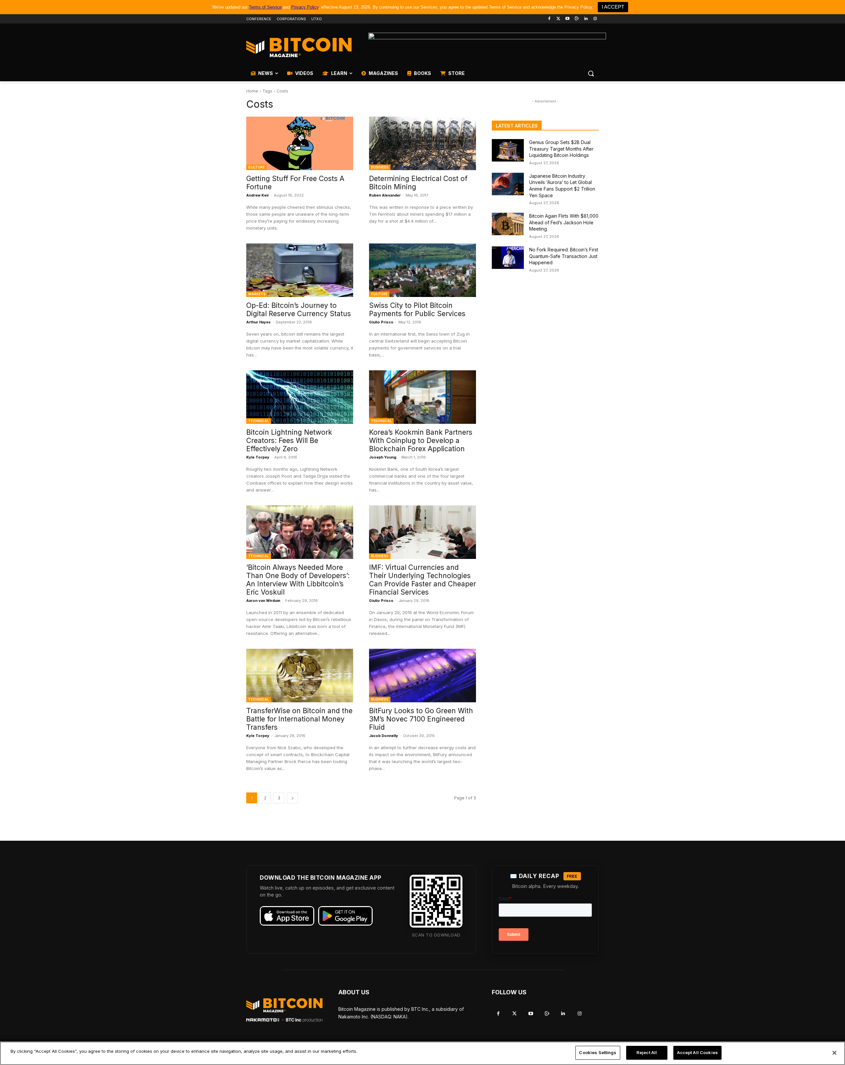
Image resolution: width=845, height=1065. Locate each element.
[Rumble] (577, 19)
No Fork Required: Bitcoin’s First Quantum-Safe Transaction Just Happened (563, 256)
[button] (591, 73)
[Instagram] (595, 19)
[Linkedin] (586, 19)
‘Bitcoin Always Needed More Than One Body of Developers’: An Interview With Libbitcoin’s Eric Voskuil (298, 579)
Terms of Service (265, 7)
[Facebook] (549, 19)
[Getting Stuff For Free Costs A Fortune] (299, 143)
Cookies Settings (597, 1052)
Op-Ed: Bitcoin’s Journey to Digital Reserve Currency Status (298, 309)
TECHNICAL (258, 421)
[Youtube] (567, 19)
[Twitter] (558, 19)
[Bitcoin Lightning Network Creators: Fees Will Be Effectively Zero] (299, 397)
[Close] (834, 1053)
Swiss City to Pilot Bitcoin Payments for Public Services (417, 309)
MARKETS (257, 294)
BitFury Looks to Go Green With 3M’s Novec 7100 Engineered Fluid (421, 719)
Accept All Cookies (697, 1052)
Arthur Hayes (258, 322)
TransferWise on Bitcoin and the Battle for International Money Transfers (299, 719)
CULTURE (256, 167)
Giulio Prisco (381, 322)
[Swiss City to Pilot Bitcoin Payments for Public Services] (422, 270)
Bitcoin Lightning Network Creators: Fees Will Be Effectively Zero (289, 440)
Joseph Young (382, 457)
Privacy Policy (305, 7)
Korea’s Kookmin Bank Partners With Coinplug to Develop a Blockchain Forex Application (420, 440)
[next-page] (292, 797)
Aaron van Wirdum (263, 600)
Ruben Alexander (385, 195)
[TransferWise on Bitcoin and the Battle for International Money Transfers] (299, 675)
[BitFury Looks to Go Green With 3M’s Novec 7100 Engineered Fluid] (422, 675)
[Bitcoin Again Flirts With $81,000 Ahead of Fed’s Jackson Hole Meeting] (508, 224)
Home (252, 91)
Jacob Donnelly (383, 735)
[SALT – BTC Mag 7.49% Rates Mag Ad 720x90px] (487, 47)
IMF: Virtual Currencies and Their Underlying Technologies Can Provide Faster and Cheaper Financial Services (422, 579)
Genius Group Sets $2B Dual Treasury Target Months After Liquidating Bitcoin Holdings (561, 148)
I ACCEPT (613, 7)
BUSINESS (380, 167)
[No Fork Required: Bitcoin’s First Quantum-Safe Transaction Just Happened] (508, 257)
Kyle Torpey (257, 457)
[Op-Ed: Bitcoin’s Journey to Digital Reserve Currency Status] (299, 270)
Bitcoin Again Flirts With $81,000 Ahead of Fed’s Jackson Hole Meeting (563, 222)
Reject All (646, 1052)
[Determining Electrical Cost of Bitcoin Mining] (422, 143)
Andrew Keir (257, 195)
